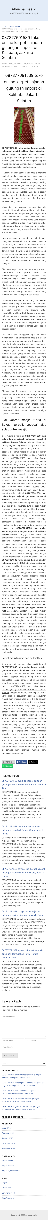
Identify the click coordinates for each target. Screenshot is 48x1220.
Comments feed (8, 1193)
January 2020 (7, 1138)
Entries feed (6, 1188)
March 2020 (7, 1128)
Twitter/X (34, 762)
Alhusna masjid (24, 9)
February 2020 (8, 1133)
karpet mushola (25, 64)
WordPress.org (8, 1198)
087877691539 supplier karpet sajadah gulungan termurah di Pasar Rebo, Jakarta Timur (24, 784)
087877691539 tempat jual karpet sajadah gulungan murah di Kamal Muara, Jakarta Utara (24, 872)
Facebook (22, 762)
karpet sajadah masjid (11, 1171)
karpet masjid (14, 26)
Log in (4, 1182)
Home (4, 26)
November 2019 (8, 1148)
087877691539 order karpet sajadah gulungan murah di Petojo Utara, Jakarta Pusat (23, 830)
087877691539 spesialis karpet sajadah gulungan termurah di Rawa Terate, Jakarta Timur (22, 954)
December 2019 (8, 1143)
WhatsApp (8, 766)
